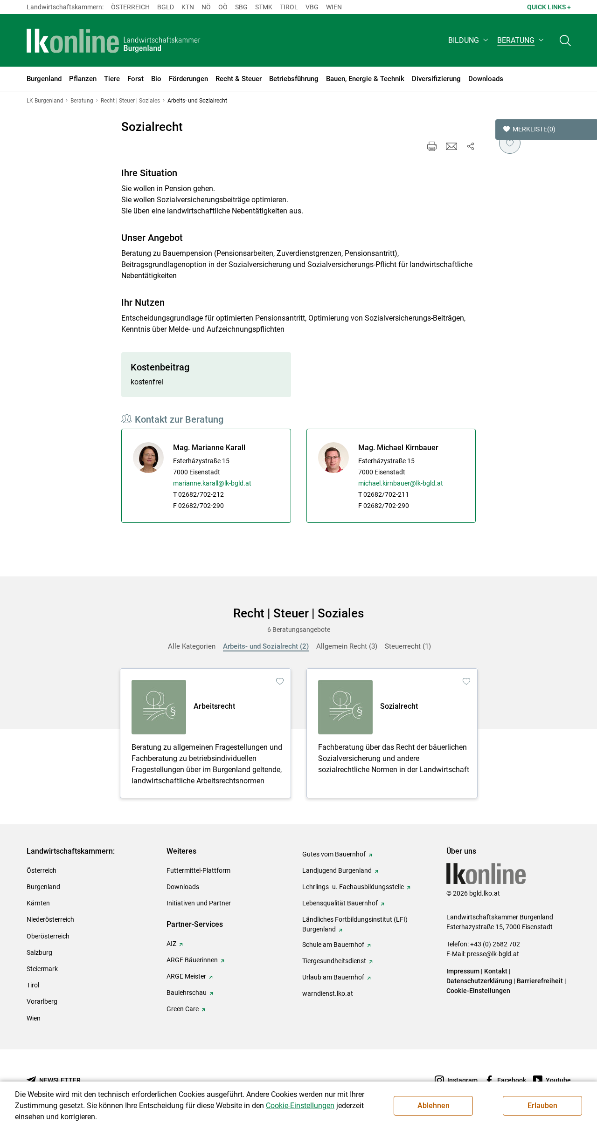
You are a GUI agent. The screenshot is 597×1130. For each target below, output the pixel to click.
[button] (468, 40)
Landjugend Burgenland (337, 870)
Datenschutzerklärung (479, 981)
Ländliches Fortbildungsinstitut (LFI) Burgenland (355, 924)
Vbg (312, 7)
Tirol (289, 7)
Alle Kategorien (191, 646)
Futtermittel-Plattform (198, 870)
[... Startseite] (114, 40)
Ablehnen (433, 1105)
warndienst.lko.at (327, 993)
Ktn (187, 7)
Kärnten (38, 903)
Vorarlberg (42, 1001)
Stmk (263, 7)
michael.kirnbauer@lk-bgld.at (400, 483)
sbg (241, 7)
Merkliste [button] (534, 129)
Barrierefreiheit (540, 981)
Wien (334, 7)
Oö (223, 7)
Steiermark (42, 968)
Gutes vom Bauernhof (334, 854)
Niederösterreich (50, 919)
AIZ (171, 943)
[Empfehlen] (451, 146)
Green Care (183, 1009)
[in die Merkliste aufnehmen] (510, 143)
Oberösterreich (48, 936)
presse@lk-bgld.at (493, 954)
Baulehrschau (187, 992)
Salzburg (39, 952)
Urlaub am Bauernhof (333, 977)
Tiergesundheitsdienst (334, 961)
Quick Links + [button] (549, 7)
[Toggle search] (565, 40)
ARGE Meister (186, 976)
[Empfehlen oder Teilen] (470, 146)
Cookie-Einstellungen (478, 990)
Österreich (130, 7)
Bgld (165, 7)
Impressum (462, 971)
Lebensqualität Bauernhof (340, 903)
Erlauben (542, 1105)
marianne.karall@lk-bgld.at (212, 483)
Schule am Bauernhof (333, 944)
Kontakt (495, 971)
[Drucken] (431, 146)
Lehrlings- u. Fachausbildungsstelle (353, 886)
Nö (206, 7)
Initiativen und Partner (199, 903)
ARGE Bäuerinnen (192, 960)
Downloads (183, 886)
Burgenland (43, 886)
